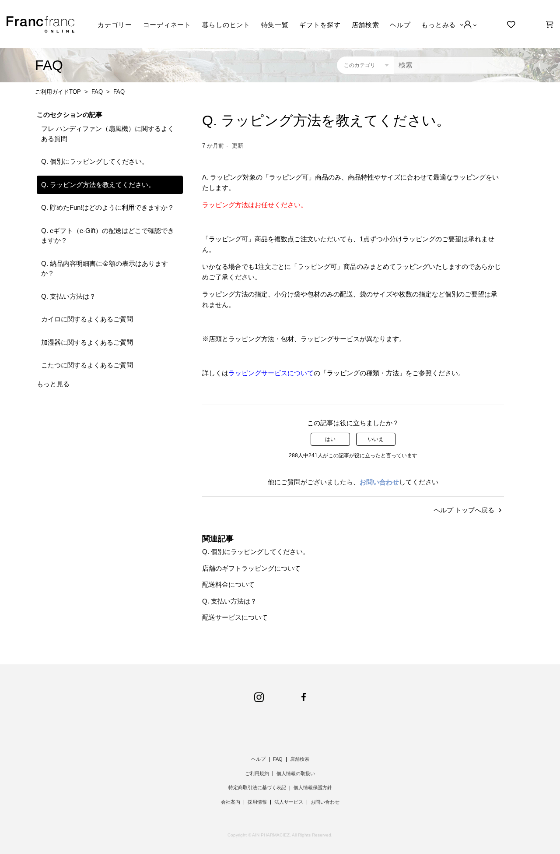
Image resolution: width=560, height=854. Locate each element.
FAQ (97, 91)
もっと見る (53, 384)
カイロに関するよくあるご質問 (87, 319)
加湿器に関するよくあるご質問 (87, 342)
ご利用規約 (257, 773)
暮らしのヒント (226, 24)
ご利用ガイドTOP (58, 91)
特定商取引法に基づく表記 (257, 787)
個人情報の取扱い (295, 773)
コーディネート (167, 24)
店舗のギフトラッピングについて (251, 568)
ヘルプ (400, 24)
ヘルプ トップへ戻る (465, 510)
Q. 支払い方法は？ (68, 296)
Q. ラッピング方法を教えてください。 (98, 184)
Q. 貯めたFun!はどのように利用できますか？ (107, 207)
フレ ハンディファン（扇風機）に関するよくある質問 (107, 133)
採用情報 (257, 802)
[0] (549, 24)
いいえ (376, 439)
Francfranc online (40, 24)
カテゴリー (115, 24)
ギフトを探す (320, 24)
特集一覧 (275, 24)
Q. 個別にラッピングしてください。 (94, 161)
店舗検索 (365, 24)
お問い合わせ (379, 482)
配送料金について (228, 584)
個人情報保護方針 (313, 787)
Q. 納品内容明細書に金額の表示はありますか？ (104, 268)
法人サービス (288, 802)
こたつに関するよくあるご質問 (87, 365)
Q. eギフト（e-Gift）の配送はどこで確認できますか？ (107, 235)
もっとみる (438, 24)
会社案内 (230, 802)
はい (330, 439)
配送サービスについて (235, 617)
